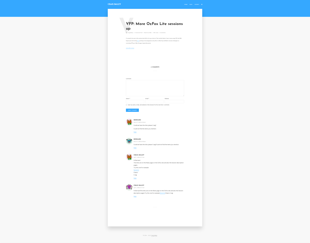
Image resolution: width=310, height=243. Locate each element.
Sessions (136, 170)
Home (185, 4)
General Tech (139, 32)
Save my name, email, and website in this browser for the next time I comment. (148, 104)
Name (128, 98)
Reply (135, 132)
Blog (191, 4)
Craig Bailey (114, 4)
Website (167, 98)
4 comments (163, 32)
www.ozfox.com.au (130, 48)
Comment (128, 78)
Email (147, 98)
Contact (197, 4)
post (138, 40)
